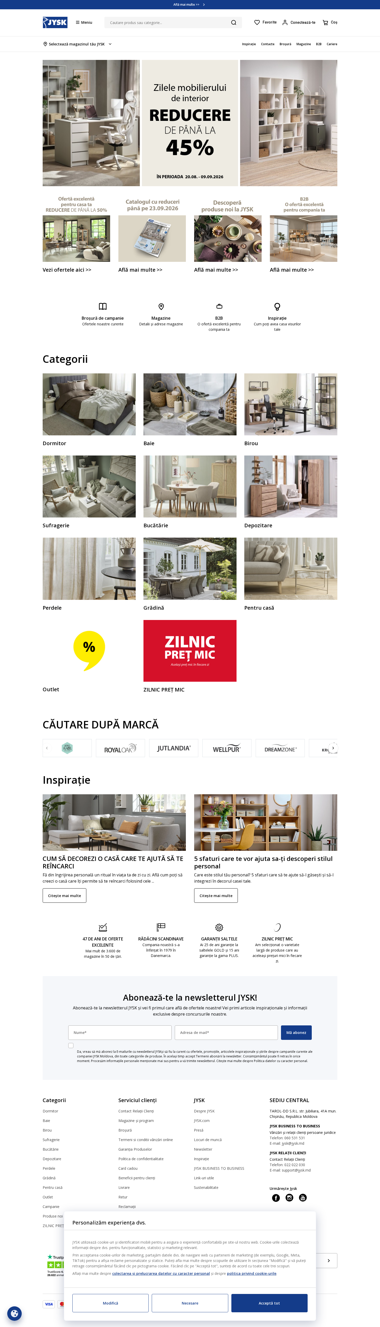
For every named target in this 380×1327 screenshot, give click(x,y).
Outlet (48, 1197)
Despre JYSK (204, 1111)
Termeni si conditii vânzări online (145, 1139)
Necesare (190, 1303)
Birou (47, 1130)
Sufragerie (51, 1139)
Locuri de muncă (208, 1139)
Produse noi (53, 1216)
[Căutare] (234, 22)
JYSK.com (202, 1120)
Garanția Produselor (135, 1149)
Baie (46, 1120)
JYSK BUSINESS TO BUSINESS (219, 1168)
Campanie (51, 1206)
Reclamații (127, 1206)
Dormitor (50, 1111)
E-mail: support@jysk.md (290, 1170)
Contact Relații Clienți (136, 1111)
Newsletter (203, 1149)
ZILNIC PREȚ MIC (57, 1225)
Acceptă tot (269, 1303)
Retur (122, 1197)
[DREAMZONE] (280, 748)
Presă (198, 1130)
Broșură (125, 1130)
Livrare (124, 1187)
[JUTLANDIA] (173, 748)
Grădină (49, 1177)
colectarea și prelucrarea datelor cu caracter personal (161, 1273)
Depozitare (52, 1158)
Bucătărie (51, 1149)
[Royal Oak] (120, 748)
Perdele (49, 1168)
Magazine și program (136, 1120)
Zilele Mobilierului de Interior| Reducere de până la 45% (186, 4)
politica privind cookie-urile (251, 1273)
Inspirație (201, 1158)
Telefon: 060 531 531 (287, 1137)
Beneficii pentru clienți (136, 1177)
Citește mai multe (64, 895)
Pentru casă (53, 1187)
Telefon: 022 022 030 (287, 1164)
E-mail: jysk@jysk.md (287, 1143)
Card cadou (128, 1168)
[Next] (333, 748)
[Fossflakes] (67, 748)
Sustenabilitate (206, 1187)
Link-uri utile (204, 1177)
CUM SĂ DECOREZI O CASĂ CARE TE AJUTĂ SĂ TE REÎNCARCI (113, 862)
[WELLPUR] (227, 748)
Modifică (110, 1303)
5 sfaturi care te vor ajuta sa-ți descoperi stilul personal (263, 862)
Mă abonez (296, 1032)
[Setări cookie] (14, 1313)
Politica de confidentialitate (141, 1158)
